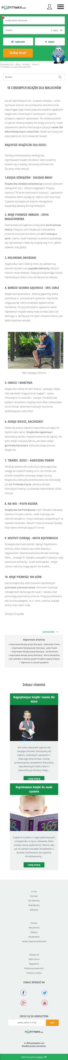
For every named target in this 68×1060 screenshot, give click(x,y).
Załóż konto (34, 959)
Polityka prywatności (34, 968)
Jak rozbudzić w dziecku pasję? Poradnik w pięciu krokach (35, 659)
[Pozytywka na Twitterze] (44, 993)
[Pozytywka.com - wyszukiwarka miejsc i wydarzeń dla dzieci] (14, 8)
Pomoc (34, 923)
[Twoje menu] (49, 7)
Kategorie (49, 631)
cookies (39, 1057)
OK (45, 1057)
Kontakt (34, 896)
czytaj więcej (34, 778)
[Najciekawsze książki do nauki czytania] (34, 830)
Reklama (34, 909)
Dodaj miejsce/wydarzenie (34, 941)
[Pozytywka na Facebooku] (23, 993)
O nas (34, 891)
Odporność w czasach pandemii (35, 662)
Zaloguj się (34, 954)
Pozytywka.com (6, 64)
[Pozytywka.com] (34, 1031)
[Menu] (60, 7)
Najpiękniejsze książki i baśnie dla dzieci (34, 699)
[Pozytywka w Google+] (23, 1003)
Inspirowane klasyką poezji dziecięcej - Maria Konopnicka (35, 655)
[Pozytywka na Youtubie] (44, 1003)
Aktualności (34, 927)
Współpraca (34, 905)
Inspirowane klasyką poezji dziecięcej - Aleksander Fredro (34, 644)
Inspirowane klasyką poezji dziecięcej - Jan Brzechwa (35, 651)
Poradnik (26, 64)
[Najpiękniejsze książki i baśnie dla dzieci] (34, 740)
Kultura (35, 64)
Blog (18, 64)
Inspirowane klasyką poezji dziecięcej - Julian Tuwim (34, 648)
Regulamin (34, 963)
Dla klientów (34, 900)
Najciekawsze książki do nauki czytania (34, 789)
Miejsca (34, 932)
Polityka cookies (34, 972)
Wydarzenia (34, 936)
